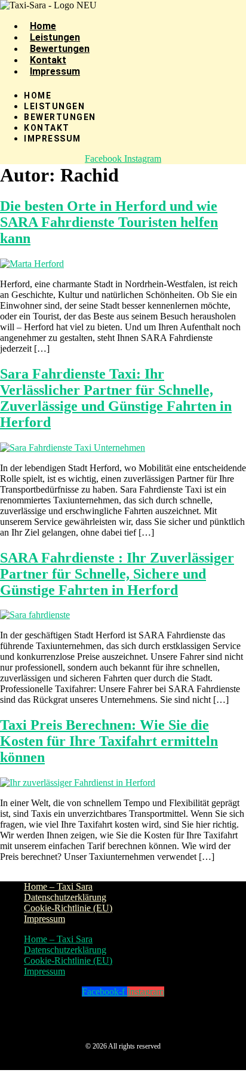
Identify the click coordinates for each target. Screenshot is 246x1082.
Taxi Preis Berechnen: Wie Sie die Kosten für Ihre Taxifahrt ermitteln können (109, 741)
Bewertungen (60, 48)
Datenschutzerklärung (65, 897)
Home (43, 26)
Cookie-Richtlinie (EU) (68, 908)
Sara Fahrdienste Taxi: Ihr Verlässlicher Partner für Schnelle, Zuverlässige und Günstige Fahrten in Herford (116, 398)
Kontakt (48, 60)
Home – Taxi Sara (58, 886)
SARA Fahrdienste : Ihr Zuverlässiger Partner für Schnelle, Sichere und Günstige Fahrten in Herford (117, 574)
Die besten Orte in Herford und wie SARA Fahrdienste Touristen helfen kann (109, 222)
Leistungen (55, 37)
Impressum (55, 71)
